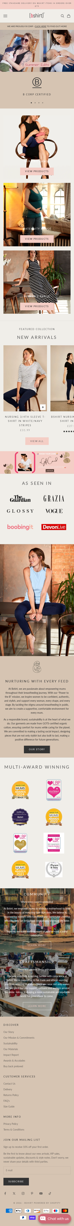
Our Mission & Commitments (18, 1037)
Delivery (7, 1089)
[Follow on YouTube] (41, 1193)
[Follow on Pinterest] (32, 1193)
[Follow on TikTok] (50, 1193)
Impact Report (11, 1054)
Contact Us (9, 1083)
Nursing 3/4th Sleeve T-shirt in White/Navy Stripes (25, 421)
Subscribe (16, 1181)
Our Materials (10, 1049)
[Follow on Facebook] (5, 1193)
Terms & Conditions (13, 1129)
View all (37, 441)
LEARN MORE (37, 1006)
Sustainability (10, 1043)
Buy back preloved (13, 1066)
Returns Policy (11, 1095)
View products (37, 171)
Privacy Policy (10, 1123)
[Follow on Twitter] (14, 1193)
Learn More (37, 945)
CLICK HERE (40, 26)
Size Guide (8, 1106)
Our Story (37, 749)
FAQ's (6, 1100)
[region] (37, 87)
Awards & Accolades (14, 1060)
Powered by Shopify (47, 1203)
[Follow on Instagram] (23, 1193)
